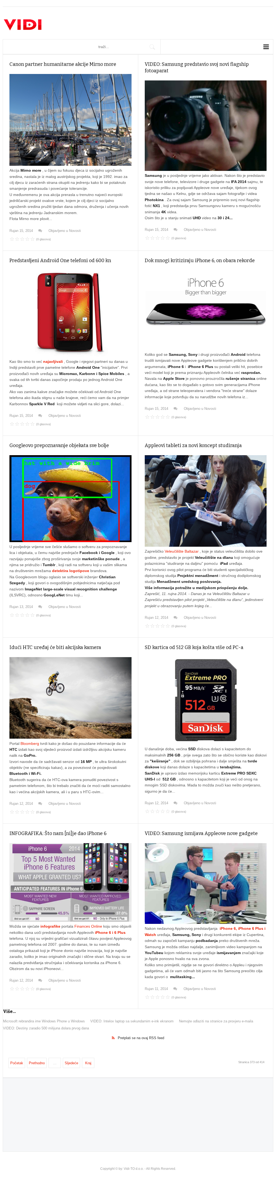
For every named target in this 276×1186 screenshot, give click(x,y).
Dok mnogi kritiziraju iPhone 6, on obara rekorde (200, 260)
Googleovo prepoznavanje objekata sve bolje (59, 445)
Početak (16, 1063)
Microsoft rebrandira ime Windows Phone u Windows (44, 1021)
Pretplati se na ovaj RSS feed (141, 1038)
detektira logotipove (71, 571)
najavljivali (53, 361)
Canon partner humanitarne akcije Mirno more (62, 64)
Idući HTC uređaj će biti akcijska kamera (55, 647)
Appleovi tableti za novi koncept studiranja (193, 445)
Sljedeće (71, 1063)
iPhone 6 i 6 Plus (110, 932)
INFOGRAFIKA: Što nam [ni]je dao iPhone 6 (57, 833)
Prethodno (37, 1063)
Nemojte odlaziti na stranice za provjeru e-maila (216, 1021)
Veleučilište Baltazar (182, 551)
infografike (50, 926)
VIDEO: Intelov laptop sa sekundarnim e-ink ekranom (132, 1021)
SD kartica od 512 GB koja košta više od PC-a (194, 647)
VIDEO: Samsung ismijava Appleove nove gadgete (201, 833)
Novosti (75, 231)
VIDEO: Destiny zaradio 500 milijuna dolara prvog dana (46, 1028)
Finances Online (88, 926)
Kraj (88, 1063)
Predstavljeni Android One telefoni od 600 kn (60, 260)
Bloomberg (30, 743)
